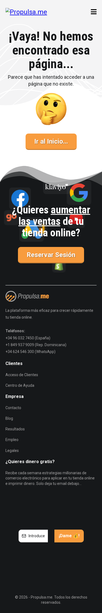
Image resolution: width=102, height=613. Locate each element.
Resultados (15, 429)
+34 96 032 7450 (19, 338)
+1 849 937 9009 (19, 345)
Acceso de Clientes (21, 375)
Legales (12, 450)
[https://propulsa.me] (26, 12)
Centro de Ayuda (19, 385)
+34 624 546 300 (19, 351)
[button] (93, 12)
